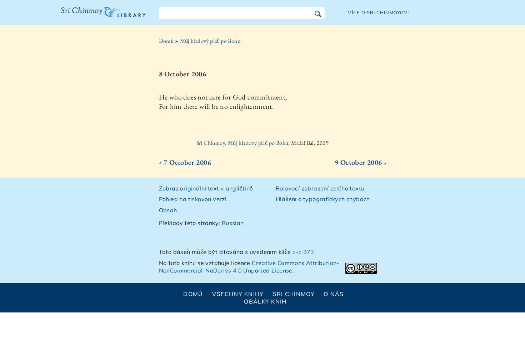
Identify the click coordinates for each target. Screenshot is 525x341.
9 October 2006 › (361, 162)
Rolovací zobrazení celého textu (320, 188)
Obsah (168, 210)
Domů (166, 41)
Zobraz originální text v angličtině (206, 188)
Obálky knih (265, 301)
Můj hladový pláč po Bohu (210, 41)
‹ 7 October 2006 (185, 162)
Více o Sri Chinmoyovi (378, 12)
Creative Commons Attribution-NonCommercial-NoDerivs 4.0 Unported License (249, 266)
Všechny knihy (238, 293)
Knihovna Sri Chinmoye (100, 16)
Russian (233, 223)
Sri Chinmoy (294, 293)
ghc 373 (303, 251)
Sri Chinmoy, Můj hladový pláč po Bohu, (243, 143)
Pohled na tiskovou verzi (193, 199)
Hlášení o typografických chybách (323, 199)
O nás (334, 293)
